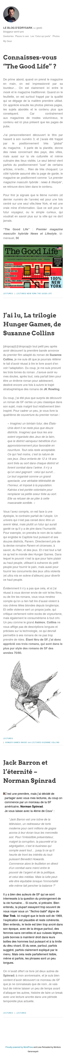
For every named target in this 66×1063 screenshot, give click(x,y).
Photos (56, 36)
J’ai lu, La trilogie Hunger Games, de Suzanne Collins (32, 324)
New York (32, 293)
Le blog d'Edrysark (18, 28)
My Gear (7, 41)
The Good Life (44, 293)
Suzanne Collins (50, 742)
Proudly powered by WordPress (19, 1047)
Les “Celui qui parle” (40, 36)
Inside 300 (26, 742)
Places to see (22, 36)
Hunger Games (12, 742)
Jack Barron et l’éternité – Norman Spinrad (29, 771)
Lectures (8, 293)
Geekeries (8, 36)
